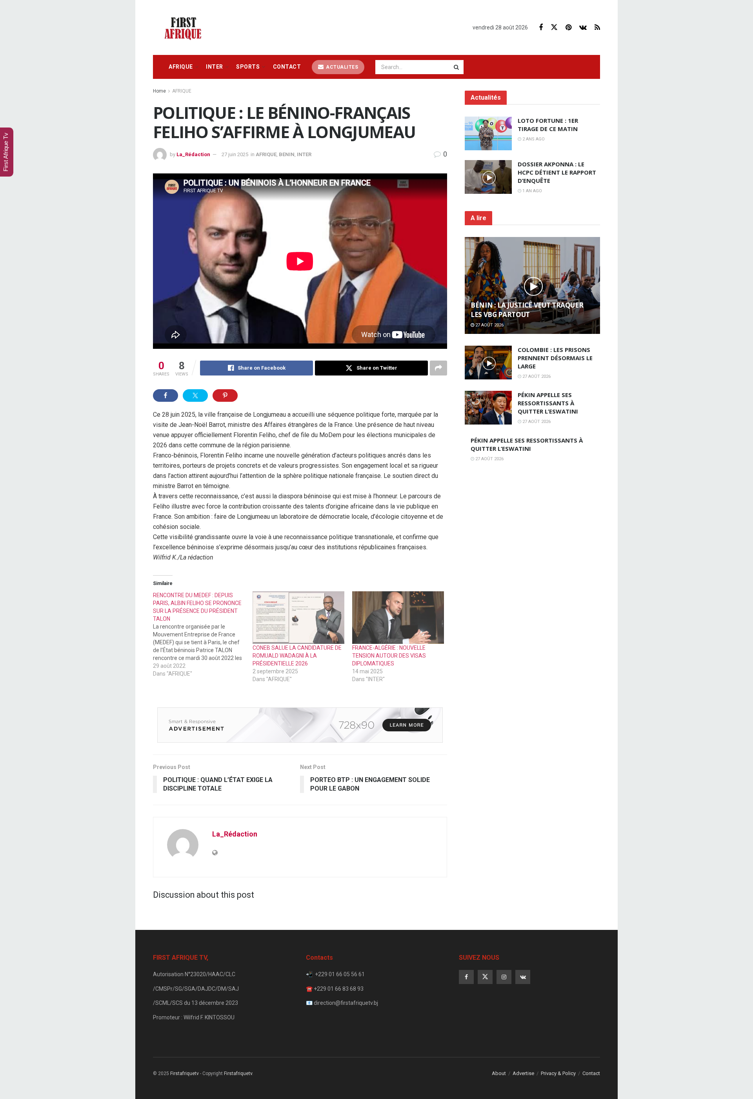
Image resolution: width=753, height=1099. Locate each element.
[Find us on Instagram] (504, 977)
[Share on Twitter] (195, 395)
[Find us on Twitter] (554, 27)
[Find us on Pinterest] (568, 27)
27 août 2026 (489, 325)
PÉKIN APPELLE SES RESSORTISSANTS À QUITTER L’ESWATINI (548, 403)
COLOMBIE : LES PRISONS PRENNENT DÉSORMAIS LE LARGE (555, 358)
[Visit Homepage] (185, 27)
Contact (287, 67)
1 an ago (531, 190)
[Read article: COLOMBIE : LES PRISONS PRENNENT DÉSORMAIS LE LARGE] (488, 362)
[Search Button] (457, 67)
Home (159, 91)
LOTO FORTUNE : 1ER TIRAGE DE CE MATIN (548, 125)
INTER (214, 67)
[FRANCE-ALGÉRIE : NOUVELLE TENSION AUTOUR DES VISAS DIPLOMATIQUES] (398, 617)
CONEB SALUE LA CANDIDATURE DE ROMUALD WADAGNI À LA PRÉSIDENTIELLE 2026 (297, 656)
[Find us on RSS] (597, 27)
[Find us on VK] (583, 27)
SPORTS (248, 67)
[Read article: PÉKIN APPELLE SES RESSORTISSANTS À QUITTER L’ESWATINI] (488, 408)
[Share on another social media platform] (438, 368)
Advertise (523, 1073)
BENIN (287, 154)
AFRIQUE (181, 67)
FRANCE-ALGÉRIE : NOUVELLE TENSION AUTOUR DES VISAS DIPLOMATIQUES (389, 656)
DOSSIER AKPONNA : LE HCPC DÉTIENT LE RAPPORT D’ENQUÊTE (557, 172)
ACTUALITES (341, 67)
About (499, 1073)
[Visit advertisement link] (300, 725)
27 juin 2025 (235, 154)
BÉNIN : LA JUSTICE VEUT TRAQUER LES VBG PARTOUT (527, 310)
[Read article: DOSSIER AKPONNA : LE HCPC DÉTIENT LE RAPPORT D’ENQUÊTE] (488, 177)
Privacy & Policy (558, 1073)
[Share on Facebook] (165, 395)
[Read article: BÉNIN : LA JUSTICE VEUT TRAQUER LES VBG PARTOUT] (532, 285)
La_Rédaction (193, 154)
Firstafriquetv (184, 1073)
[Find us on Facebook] (541, 27)
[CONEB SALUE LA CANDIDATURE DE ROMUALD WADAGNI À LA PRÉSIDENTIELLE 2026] (298, 617)
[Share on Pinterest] (225, 395)
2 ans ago (533, 139)
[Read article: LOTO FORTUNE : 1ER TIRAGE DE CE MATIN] (488, 133)
